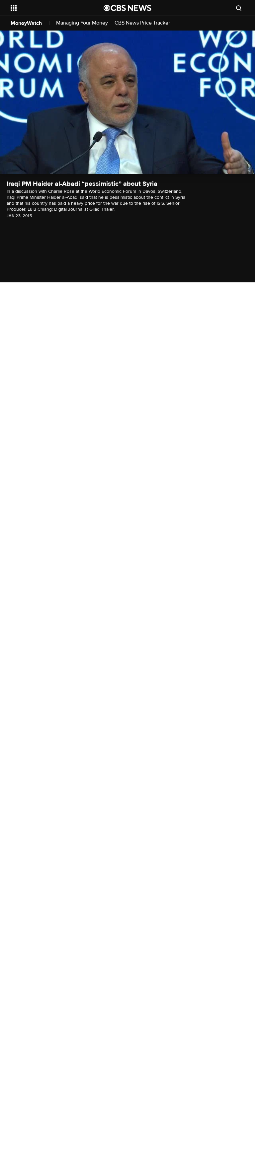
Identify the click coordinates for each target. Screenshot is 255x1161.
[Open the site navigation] (50, 8)
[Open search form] (239, 8)
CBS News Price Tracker (142, 23)
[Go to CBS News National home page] (127, 8)
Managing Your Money (82, 23)
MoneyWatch (26, 23)
